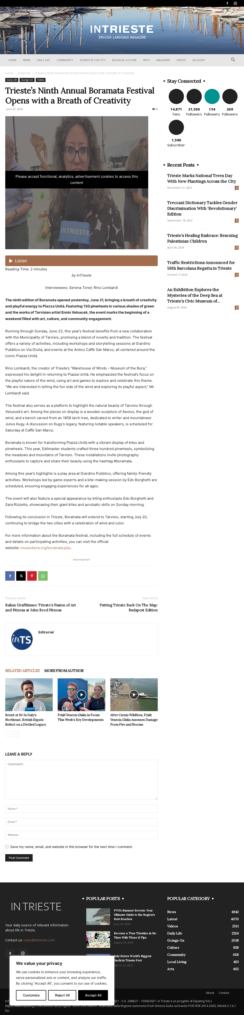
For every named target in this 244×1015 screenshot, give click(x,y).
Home (12, 60)
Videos (181, 60)
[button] (233, 60)
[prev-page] (8, 734)
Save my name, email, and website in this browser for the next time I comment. (71, 847)
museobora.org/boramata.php (45, 548)
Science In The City (93, 60)
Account (199, 60)
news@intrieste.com (39, 940)
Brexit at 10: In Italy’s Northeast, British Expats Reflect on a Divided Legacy (25, 720)
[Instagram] (235, 3)
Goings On (27, 79)
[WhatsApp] (43, 576)
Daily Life (43, 60)
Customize (31, 995)
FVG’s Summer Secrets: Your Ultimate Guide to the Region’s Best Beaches (134, 915)
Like (176, 90)
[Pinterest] (32, 576)
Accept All (93, 995)
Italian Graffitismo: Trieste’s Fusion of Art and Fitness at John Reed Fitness (40, 607)
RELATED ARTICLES (22, 670)
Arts (146, 60)
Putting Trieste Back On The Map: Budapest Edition (129, 607)
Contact (224, 993)
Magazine (163, 60)
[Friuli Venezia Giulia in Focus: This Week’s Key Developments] (81, 694)
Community (65, 60)
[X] (21, 576)
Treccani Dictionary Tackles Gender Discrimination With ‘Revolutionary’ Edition (202, 208)
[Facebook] (227, 3)
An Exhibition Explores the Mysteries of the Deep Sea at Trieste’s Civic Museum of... (195, 295)
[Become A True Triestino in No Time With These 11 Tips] (98, 939)
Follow (194, 90)
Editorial (46, 632)
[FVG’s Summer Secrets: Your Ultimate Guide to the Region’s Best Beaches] (98, 916)
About (210, 993)
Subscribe (176, 121)
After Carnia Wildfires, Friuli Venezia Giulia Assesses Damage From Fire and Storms (134, 720)
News (26, 60)
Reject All (62, 995)
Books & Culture (124, 60)
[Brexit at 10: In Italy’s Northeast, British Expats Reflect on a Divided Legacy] (29, 694)
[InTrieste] (122, 30)
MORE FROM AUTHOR (63, 670)
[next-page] (16, 734)
